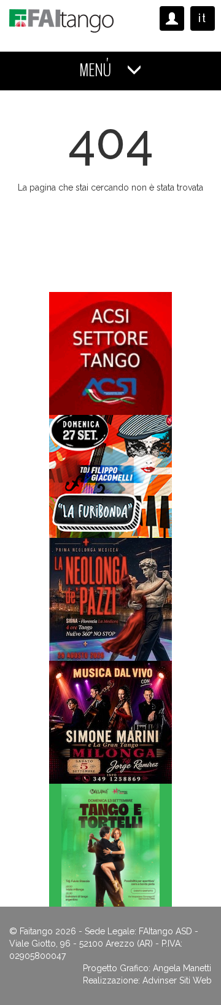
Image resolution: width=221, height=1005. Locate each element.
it (202, 18)
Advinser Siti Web (177, 980)
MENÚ (96, 70)
